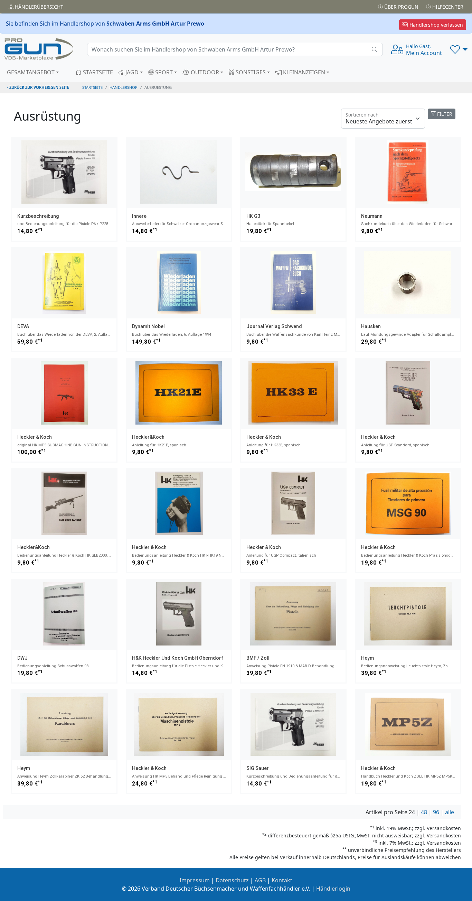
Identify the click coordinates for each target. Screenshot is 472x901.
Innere (139, 216)
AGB (260, 880)
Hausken (371, 326)
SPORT (163, 72)
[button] (459, 49)
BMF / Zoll (258, 658)
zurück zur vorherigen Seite (38, 87)
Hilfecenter (447, 6)
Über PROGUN (400, 6)
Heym (367, 658)
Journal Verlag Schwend (274, 326)
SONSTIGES (250, 72)
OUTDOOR (204, 72)
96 (436, 812)
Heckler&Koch (148, 437)
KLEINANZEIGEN (303, 72)
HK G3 (253, 216)
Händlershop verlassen (435, 24)
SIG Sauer (257, 768)
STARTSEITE (97, 72)
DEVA (23, 326)
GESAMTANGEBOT (31, 72)
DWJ (22, 658)
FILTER (444, 114)
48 (424, 812)
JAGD (131, 72)
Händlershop (124, 87)
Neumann (372, 216)
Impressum (195, 880)
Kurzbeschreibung (38, 216)
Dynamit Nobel (148, 326)
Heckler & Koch (34, 437)
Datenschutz (232, 880)
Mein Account (424, 50)
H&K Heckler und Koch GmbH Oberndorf (177, 658)
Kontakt (282, 880)
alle (449, 812)
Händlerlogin (333, 888)
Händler (38, 6)
